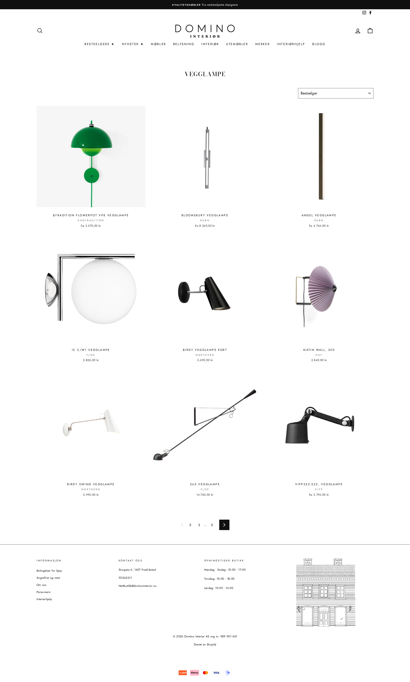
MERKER (262, 44)
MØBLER (158, 44)
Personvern (44, 592)
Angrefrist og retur (49, 578)
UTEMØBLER (237, 44)
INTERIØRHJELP (291, 44)
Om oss (41, 585)
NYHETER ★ (133, 44)
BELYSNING (183, 44)
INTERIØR (210, 44)
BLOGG (319, 44)
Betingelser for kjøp (49, 571)
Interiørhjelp (44, 599)
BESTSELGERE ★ (99, 44)
